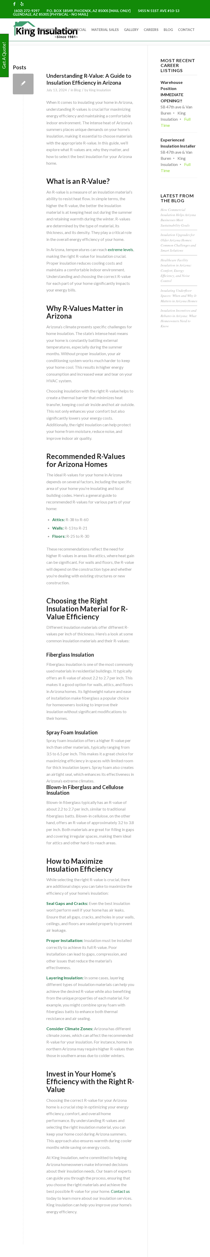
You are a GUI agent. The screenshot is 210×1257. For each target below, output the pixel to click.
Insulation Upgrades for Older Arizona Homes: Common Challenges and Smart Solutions (178, 242)
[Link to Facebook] (14, 4)
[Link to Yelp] (22, 4)
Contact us (120, 1191)
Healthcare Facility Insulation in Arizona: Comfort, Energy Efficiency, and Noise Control (176, 270)
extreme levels (120, 249)
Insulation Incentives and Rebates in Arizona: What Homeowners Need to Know (178, 318)
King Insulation (100, 90)
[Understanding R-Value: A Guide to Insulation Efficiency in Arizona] (23, 84)
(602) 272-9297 (26, 10)
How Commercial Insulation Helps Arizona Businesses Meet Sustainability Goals (178, 217)
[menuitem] (26, 29)
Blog (77, 90)
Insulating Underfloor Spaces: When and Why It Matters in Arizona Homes (179, 295)
